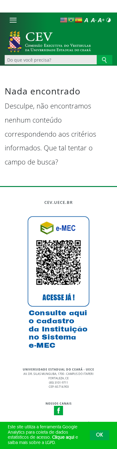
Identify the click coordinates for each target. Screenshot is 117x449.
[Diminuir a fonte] (93, 20)
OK (99, 435)
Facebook (58, 410)
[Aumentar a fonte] (101, 20)
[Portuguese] (71, 20)
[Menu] (13, 20)
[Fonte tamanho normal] (86, 20)
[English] (63, 20)
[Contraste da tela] (108, 20)
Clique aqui (63, 437)
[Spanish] (78, 20)
